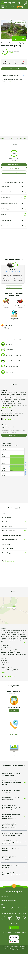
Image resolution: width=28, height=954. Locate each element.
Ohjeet (3, 672)
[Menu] (2, 6)
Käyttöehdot (5, 946)
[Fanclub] (20, 7)
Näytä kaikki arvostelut (13, 287)
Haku (7, 7)
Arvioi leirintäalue (13, 164)
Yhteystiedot (15, 946)
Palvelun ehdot (19, 948)
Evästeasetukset (9, 948)
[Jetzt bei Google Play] (14, 941)
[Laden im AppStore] (14, 937)
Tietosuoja (23, 946)
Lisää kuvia (13, 172)
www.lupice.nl (14, 755)
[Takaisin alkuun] (14, 886)
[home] (14, 891)
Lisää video (13, 168)
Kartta (13, 7)
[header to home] (8, 2)
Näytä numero (14, 734)
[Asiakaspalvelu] (19, 3)
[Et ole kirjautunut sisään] (25, 3)
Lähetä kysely (13, 68)
